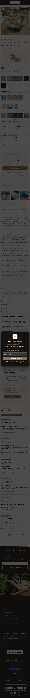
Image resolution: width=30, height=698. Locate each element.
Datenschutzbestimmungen (8, 362)
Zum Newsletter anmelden (15, 358)
